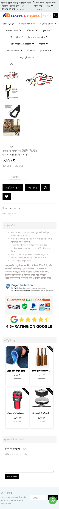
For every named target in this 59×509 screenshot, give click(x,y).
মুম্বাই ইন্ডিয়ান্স (8, 23)
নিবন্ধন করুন (38, 2)
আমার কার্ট (38, 5)
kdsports (15, 208)
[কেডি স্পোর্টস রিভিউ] (29, 305)
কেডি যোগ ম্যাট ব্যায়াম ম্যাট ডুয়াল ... (22, 370)
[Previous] (11, 63)
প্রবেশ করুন (51, 2)
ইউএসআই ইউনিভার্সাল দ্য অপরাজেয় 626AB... (27, 413)
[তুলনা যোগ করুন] (13, 363)
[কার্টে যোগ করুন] (13, 354)
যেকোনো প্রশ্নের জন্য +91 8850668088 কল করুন (13, 7)
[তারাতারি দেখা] (21, 363)
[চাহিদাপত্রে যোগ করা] (7, 196)
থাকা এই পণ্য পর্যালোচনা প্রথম (15, 154)
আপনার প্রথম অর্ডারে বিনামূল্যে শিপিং (16, 2)
